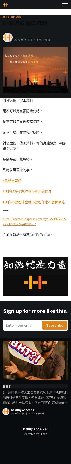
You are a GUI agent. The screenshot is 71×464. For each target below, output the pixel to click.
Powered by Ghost (35, 434)
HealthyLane (30, 429)
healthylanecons (27, 35)
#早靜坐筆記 (12, 181)
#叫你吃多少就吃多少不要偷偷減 (27, 191)
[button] (65, 4)
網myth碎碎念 (12, 17)
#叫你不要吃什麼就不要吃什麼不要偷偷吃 (34, 202)
